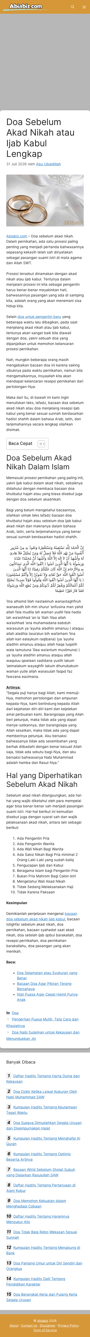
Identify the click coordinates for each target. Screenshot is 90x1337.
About (14, 1326)
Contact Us (29, 1326)
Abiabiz (42, 1321)
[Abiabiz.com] (25, 7)
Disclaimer (47, 1326)
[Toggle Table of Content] (39, 443)
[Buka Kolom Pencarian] (72, 7)
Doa (15, 1013)
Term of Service (45, 1330)
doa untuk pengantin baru (39, 317)
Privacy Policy (68, 1326)
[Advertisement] (45, 63)
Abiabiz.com (16, 236)
